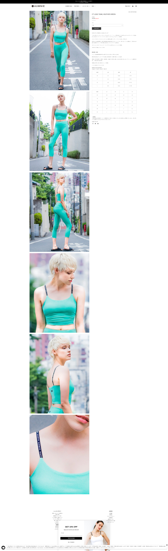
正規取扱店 (111, 517)
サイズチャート (57, 529)
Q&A (93, 6)
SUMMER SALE (68, 6)
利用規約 (110, 514)
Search (128, 6)
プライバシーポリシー (110, 516)
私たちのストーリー (110, 522)
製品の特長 (57, 526)
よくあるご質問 (57, 521)
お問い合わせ (57, 523)
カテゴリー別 (86, 6)
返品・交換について (57, 520)
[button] (3, 548)
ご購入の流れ (57, 514)
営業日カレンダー (111, 519)
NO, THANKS (71, 542)
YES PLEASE (71, 538)
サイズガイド (94, 20)
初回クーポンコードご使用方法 (57, 513)
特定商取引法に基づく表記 (110, 520)
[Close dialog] (108, 522)
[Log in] (132, 6)
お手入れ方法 (57, 527)
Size (92, 22)
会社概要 (110, 513)
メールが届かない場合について (57, 517)
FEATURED (76, 6)
